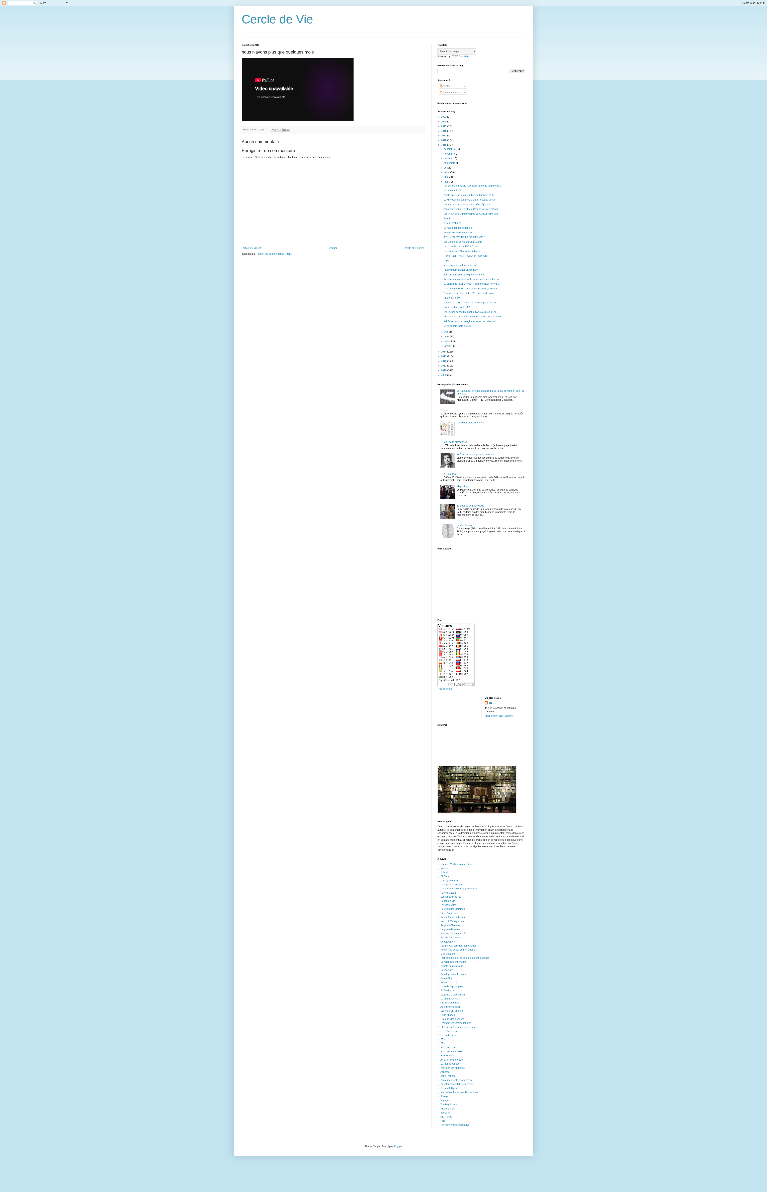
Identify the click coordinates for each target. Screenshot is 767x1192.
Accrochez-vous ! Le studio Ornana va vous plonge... (471, 209)
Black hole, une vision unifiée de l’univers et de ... (470, 195)
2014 (444, 351)
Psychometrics (448, 905)
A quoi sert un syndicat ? (456, 307)
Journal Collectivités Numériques (458, 945)
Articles (446, 86)
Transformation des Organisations (458, 888)
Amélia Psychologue (451, 1059)
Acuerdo (445, 1072)
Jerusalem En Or (452, 190)
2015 (444, 145)
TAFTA (446, 260)
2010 (444, 370)
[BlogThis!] (277, 130)
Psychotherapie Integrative (454, 1124)
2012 (444, 361)
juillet (447, 172)
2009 (444, 375)
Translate (464, 56)
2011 (444, 365)
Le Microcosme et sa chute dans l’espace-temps (469, 199)
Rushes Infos (447, 1108)
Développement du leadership (456, 1084)
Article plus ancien (414, 248)
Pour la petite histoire (451, 966)
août (446, 167)
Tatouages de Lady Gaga (470, 505)
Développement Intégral (453, 962)
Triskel (444, 410)
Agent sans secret (450, 1006)
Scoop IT (445, 1112)
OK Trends (446, 1116)
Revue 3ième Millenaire (453, 917)
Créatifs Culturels (449, 1002)
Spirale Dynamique (450, 937)
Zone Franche (448, 1076)
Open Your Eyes (449, 913)
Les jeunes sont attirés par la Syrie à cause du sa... (470, 312)
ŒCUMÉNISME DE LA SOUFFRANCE (464, 237)
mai (446, 181)
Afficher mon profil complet (499, 715)
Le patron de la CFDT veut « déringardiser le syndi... (471, 283)
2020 (444, 121)
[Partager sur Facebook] (284, 130)
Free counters (444, 688)
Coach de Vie (447, 901)
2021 (444, 116)
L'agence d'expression (452, 994)
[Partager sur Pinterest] (288, 130)
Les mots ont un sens (451, 1010)
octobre (448, 158)
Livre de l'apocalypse (451, 986)
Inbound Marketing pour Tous (456, 864)
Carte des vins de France (470, 422)
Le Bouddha (449, 474)
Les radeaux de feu (450, 896)
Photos (444, 1096)
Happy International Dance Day (460, 269)
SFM (442, 1043)
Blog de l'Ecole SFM (451, 1051)
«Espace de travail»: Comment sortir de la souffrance (472, 316)
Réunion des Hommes (452, 909)
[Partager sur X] (281, 130)
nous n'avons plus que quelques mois (463, 274)
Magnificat (462, 486)
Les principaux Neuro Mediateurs (461, 251)
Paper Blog (446, 978)
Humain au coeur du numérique (457, 949)
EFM (442, 1039)
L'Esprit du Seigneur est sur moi (457, 1027)
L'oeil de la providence (454, 442)
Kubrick (444, 872)
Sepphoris (449, 218)
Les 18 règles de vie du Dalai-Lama (462, 241)
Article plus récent (252, 248)
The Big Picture (448, 1104)
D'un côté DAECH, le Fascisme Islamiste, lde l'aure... (471, 288)
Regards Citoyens (450, 925)
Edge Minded (447, 1015)
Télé (442, 1120)
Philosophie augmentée (453, 933)
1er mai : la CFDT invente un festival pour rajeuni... (470, 302)
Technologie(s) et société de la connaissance (464, 958)
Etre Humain (447, 1055)
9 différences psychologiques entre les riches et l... (470, 321)
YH (490, 702)
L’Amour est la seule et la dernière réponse (466, 204)
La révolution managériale (457, 227)
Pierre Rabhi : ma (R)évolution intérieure (465, 255)
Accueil (333, 248)
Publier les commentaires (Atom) (274, 253)
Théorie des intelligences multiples (476, 454)
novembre (449, 153)
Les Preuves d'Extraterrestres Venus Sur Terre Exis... (471, 214)
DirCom (444, 876)
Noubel (444, 868)
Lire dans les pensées (452, 1019)
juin (446, 177)
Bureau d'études (452, 223)
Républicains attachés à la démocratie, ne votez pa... (472, 279)
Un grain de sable (450, 929)
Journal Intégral (448, 1088)
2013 (444, 356)
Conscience (446, 970)
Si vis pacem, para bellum (457, 326)
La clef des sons (465, 525)
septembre (450, 163)
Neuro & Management (452, 921)
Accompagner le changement (456, 1080)
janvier (448, 346)
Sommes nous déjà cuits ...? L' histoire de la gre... (470, 293)
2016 (444, 140)
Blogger (397, 1146)
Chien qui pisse (451, 298)
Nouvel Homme (448, 982)
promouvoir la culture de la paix (460, 265)
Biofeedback (447, 990)
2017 (444, 135)
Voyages (445, 1100)
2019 (444, 126)
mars (447, 336)
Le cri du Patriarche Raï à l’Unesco (462, 246)
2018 (444, 131)
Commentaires (450, 92)
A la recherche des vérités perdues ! (459, 1092)
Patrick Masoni (448, 892)
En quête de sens (449, 1035)
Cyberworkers (448, 941)
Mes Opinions (447, 954)
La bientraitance (449, 998)
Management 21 (449, 880)
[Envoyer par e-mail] (273, 130)
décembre (449, 149)
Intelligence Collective (452, 884)
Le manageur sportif (451, 1063)
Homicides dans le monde (457, 232)
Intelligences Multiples (452, 1068)
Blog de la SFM (448, 1047)
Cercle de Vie (277, 19)
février (447, 341)
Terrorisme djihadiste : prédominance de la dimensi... (472, 185)
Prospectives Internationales (455, 1023)
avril (446, 331)
